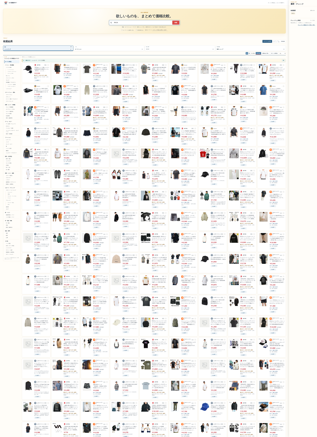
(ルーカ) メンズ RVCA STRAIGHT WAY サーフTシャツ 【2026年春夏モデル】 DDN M (277, 90)
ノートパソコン (11, 69)
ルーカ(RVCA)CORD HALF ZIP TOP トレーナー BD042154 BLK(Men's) (128, 217)
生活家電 (8, 115)
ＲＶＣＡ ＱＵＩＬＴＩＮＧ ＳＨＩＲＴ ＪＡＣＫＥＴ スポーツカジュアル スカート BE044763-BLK (277, 132)
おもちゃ (8, 126)
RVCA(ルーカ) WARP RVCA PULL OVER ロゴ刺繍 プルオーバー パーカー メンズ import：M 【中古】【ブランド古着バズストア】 (41, 322)
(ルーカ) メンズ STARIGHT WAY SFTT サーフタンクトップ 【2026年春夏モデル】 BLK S (159, 90)
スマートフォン (9, 94)
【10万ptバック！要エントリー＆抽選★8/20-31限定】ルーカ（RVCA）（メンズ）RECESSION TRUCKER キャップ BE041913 (41, 69)
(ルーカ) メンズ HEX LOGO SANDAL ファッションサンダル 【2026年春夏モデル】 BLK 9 (41, 90)
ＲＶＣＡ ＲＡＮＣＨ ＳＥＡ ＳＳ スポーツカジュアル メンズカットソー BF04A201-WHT (218, 386)
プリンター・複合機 (11, 84)
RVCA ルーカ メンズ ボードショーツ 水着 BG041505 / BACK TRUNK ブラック (129, 238)
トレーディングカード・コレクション (12, 131)
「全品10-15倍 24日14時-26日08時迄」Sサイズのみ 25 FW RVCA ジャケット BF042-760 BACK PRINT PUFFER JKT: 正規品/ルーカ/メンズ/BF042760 (247, 407)
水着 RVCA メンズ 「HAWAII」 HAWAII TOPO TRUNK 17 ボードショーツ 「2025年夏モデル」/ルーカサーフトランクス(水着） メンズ (100, 386)
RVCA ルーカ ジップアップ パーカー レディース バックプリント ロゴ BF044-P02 (247, 322)
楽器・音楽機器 (9, 133)
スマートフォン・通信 (10, 92)
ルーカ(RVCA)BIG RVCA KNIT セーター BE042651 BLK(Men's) (129, 386)
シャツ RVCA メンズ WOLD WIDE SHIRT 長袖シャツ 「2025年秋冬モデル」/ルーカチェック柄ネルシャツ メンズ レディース (188, 280)
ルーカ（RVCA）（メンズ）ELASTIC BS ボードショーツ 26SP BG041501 (188, 217)
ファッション (8, 137)
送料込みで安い (265, 53)
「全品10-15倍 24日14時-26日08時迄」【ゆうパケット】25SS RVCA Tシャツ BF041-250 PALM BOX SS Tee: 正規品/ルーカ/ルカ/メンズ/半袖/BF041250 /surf (159, 69)
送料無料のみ (140, 30)
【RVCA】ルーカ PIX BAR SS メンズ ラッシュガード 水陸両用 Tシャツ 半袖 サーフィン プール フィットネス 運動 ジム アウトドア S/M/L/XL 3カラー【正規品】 (159, 259)
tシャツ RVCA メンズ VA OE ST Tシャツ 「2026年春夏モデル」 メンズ (188, 90)
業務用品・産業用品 (10, 252)
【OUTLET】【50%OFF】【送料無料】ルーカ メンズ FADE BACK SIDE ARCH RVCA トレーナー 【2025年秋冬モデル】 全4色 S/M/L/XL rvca (218, 111)
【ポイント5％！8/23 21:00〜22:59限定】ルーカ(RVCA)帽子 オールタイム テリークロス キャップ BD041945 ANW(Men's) (129, 322)
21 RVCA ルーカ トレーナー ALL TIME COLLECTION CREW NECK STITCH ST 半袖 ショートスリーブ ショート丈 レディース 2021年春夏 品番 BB (218, 153)
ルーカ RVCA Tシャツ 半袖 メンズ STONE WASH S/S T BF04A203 (129, 428)
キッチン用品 (8, 163)
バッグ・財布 (8, 148)
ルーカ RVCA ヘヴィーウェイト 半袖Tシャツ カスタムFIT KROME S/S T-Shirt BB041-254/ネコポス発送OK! (159, 217)
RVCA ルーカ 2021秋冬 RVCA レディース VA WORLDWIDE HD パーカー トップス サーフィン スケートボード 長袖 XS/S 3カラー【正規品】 (71, 301)
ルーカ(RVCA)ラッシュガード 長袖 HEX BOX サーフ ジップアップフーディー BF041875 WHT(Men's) (129, 365)
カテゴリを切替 (267, 41)
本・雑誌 (8, 222)
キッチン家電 (8, 113)
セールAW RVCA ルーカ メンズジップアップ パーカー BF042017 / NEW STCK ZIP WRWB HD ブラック (129, 153)
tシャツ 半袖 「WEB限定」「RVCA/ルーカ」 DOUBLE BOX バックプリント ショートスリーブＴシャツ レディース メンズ (159, 111)
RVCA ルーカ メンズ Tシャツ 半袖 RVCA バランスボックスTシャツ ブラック (159, 343)
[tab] (38, 48)
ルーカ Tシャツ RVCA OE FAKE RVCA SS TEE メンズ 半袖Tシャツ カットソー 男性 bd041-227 (41, 407)
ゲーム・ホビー (8, 121)
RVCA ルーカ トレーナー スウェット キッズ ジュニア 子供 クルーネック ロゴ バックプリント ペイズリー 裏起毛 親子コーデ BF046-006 (71, 280)
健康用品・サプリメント (11, 182)
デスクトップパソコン (12, 71)
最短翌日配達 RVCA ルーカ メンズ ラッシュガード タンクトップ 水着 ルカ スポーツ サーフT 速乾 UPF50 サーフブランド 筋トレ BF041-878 (188, 365)
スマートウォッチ (9, 101)
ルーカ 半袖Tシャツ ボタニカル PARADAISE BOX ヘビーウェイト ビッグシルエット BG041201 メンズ (188, 428)
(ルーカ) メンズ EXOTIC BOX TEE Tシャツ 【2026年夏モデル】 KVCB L (188, 69)
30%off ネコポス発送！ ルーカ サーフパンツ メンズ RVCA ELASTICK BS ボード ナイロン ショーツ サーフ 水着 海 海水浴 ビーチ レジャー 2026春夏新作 (100, 365)
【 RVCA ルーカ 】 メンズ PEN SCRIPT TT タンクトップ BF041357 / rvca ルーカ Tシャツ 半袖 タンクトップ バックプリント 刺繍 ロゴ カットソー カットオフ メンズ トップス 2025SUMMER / (277, 69)
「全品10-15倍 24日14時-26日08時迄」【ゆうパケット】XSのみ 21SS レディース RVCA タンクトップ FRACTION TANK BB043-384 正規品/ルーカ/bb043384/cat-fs (71, 343)
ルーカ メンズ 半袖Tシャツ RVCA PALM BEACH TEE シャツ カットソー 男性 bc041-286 (247, 365)
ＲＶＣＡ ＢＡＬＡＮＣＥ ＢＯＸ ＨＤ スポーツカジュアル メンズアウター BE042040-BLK (41, 132)
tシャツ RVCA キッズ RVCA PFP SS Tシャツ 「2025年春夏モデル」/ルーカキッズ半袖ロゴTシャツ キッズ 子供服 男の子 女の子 (100, 69)
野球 (9, 194)
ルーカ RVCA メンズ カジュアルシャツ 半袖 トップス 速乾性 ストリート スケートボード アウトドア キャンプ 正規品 (100, 280)
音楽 (7, 225)
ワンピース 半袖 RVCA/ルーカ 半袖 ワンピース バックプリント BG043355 (277, 217)
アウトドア (8, 200)
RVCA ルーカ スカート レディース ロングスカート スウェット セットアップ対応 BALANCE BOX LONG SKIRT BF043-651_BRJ (247, 174)
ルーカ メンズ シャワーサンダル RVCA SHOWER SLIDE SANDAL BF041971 (247, 428)
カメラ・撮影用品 (9, 111)
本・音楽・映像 (8, 220)
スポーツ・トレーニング (11, 190)
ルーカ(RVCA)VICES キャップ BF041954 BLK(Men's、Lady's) (218, 258)
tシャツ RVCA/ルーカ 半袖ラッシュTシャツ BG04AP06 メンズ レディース (247, 133)
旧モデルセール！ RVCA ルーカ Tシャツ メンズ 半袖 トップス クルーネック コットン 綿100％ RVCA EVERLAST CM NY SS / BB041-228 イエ (41, 301)
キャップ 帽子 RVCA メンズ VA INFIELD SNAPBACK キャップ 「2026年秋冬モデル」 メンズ (277, 111)
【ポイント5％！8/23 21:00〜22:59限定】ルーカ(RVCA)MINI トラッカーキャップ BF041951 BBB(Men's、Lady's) (218, 174)
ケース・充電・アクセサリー (12, 98)
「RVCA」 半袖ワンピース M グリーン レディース (100, 174)
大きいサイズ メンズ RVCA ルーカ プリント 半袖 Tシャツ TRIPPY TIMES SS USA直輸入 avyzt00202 (159, 301)
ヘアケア (8, 179)
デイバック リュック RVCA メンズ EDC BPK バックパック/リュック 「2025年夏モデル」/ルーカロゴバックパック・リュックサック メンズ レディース (188, 323)
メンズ (7, 141)
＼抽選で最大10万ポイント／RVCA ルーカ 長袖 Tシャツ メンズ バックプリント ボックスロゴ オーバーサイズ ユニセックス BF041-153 (71, 407)
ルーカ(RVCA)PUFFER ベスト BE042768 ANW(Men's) (129, 342)
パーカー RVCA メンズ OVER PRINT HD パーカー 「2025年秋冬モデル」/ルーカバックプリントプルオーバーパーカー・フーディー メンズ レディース (188, 386)
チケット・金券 (9, 250)
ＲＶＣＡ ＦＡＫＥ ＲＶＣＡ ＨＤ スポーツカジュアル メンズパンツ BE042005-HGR (218, 343)
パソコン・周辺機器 (9, 65)
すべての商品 (8, 61)
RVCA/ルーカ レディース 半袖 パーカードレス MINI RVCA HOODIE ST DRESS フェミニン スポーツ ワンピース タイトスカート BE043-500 (41, 343)
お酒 (7, 237)
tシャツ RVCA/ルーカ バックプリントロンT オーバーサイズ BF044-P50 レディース (100, 407)
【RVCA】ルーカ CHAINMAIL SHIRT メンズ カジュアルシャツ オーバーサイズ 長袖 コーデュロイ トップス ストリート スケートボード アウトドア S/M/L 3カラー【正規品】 (247, 301)
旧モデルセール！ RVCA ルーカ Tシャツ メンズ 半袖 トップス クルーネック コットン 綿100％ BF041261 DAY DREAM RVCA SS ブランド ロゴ (218, 365)
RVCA (293, 13)
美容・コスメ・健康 (9, 173)
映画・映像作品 (9, 227)
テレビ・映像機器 (9, 107)
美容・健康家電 (9, 117)
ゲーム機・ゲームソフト (11, 123)
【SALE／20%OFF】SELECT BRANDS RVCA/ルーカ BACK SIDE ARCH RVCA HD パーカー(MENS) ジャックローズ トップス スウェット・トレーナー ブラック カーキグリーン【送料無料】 (159, 407)
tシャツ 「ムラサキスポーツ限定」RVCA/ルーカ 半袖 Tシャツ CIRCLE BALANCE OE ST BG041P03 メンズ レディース (218, 69)
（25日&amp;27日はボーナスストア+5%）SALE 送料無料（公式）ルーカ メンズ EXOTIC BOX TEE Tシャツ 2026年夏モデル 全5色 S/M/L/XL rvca (188, 196)
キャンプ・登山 (11, 202)
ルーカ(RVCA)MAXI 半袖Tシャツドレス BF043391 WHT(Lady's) (41, 174)
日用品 (7, 165)
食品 (7, 233)
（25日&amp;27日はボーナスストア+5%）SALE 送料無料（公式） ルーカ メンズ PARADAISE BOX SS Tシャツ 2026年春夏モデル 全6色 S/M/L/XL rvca (41, 111)
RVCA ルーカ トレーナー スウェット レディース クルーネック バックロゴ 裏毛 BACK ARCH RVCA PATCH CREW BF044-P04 (159, 322)
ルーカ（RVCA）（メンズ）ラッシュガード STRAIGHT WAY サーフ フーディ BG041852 (277, 154)
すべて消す (312, 20)
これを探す (37, 80)
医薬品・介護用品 (9, 184)
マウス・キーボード (11, 86)
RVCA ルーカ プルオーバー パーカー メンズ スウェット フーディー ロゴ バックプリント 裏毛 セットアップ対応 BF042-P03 (247, 238)
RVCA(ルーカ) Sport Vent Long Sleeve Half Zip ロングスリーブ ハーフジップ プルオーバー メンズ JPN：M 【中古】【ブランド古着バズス (41, 386)
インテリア (8, 160)
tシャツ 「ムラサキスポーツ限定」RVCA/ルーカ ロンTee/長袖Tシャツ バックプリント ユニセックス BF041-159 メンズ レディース (100, 217)
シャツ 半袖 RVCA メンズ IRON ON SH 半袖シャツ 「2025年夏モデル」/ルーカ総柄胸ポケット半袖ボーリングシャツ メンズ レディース (277, 196)
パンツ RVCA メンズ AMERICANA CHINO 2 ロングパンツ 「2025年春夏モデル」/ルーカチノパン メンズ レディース (277, 386)
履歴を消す (312, 10)
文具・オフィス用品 (10, 245)
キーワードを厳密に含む (128, 30)
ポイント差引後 (274, 53)
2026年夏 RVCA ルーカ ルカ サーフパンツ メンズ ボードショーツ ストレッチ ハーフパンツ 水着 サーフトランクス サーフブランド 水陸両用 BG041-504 (188, 301)
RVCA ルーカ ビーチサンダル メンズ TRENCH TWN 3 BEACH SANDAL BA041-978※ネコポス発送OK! (247, 343)
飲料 (7, 235)
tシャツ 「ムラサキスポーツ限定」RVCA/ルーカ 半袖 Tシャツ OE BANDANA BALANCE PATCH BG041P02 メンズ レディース (277, 280)
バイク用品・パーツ (10, 217)
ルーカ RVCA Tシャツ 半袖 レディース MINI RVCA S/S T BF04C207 (129, 174)
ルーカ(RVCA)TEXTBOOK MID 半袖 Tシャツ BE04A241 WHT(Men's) (129, 196)
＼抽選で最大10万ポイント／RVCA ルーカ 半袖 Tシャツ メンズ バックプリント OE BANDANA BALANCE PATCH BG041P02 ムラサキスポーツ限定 (71, 322)
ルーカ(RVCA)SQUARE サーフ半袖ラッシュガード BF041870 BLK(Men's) (218, 90)
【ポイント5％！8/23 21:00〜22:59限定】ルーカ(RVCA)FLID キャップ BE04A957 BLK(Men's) (218, 301)
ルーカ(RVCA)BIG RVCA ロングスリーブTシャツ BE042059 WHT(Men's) (41, 196)
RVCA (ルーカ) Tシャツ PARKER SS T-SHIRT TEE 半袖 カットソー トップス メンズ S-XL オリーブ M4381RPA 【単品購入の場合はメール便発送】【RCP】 (159, 365)
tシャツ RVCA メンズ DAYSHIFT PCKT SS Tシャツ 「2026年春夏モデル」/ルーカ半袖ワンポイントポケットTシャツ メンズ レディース (100, 196)
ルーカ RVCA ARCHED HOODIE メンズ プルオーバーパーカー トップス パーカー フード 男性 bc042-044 (218, 196)
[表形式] (249, 53)
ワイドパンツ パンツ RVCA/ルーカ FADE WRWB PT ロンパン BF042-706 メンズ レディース (277, 238)
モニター (8, 80)
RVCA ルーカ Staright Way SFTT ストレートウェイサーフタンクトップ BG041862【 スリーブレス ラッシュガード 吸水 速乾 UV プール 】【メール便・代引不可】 (100, 259)
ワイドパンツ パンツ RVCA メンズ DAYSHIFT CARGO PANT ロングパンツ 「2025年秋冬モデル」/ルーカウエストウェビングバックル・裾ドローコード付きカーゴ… (188, 407)
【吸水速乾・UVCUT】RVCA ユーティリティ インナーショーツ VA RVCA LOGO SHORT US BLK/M (100, 132)
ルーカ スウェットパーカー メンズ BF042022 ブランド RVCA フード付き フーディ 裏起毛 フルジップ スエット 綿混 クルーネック (41, 365)
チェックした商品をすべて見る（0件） (306, 25)
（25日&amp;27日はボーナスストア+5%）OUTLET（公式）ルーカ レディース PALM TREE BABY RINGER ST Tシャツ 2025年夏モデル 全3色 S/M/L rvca (100, 344)
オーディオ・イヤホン (10, 109)
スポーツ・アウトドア (10, 187)
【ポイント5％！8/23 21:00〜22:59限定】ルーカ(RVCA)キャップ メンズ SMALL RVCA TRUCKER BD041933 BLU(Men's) (218, 407)
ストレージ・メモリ (10, 77)
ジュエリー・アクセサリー (11, 152)
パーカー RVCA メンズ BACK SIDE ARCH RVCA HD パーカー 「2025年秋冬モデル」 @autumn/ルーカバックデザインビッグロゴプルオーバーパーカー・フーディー (188, 238)
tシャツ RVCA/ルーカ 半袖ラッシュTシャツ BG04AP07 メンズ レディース (100, 154)
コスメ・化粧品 (9, 175)
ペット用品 (8, 243)
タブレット (8, 96)
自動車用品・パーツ (10, 214)
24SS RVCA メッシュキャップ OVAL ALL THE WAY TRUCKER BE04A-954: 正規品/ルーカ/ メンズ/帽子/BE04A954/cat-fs (277, 344)
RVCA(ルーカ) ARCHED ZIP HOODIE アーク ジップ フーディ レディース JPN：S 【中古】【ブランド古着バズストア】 (218, 217)
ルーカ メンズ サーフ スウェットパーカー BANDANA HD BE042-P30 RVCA (100, 238)
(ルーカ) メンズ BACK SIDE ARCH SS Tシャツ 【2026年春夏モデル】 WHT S (247, 111)
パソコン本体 (8, 67)
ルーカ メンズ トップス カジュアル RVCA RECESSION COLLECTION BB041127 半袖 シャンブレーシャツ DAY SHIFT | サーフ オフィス (100, 111)
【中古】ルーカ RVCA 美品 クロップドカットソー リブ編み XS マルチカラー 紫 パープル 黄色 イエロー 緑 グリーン (41, 238)
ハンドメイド (8, 247)
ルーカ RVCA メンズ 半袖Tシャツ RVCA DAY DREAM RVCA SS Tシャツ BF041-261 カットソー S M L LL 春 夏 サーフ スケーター (188, 175)
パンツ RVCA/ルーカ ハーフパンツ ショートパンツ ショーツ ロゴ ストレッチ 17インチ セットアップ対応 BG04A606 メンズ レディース (188, 154)
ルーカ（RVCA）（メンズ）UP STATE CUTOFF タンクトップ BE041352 (159, 174)
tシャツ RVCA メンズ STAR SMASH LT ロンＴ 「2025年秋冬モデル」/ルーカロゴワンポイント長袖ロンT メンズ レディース (100, 428)
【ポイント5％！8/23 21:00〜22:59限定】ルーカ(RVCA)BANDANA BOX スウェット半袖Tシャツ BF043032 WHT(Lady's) (129, 301)
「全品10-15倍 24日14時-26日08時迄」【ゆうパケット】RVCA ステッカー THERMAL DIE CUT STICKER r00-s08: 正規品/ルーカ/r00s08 (71, 428)
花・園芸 (8, 169)
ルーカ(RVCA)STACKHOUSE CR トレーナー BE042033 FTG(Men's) (41, 259)
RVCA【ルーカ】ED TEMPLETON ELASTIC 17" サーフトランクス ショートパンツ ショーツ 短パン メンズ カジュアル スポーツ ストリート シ (188, 111)
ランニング (10, 192)
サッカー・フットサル (12, 196)
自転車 (7, 206)
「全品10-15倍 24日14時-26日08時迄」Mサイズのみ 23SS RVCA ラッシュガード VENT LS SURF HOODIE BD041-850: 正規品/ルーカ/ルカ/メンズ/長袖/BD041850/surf (71, 132)
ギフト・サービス (9, 254)
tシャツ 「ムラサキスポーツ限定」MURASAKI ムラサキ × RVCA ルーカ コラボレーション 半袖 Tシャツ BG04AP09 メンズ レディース (277, 175)
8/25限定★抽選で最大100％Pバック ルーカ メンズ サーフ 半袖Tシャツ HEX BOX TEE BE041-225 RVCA (159, 280)
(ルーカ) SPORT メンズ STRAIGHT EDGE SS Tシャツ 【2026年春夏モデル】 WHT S (218, 132)
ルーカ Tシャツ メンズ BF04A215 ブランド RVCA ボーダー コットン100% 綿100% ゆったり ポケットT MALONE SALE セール (129, 280)
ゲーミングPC (10, 73)
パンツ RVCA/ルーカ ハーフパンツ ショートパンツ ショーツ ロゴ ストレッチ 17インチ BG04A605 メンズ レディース (277, 301)
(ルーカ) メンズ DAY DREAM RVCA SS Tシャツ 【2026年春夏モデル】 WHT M (71, 153)
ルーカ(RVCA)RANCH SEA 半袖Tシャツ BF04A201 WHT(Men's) (41, 217)
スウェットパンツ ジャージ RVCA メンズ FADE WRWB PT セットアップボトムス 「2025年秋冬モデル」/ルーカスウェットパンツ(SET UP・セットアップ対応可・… (100, 301)
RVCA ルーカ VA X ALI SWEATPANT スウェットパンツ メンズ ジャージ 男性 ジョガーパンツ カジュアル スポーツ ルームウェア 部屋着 (129, 69)
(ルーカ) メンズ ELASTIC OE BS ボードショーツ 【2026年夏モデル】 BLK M (129, 111)
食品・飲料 (7, 230)
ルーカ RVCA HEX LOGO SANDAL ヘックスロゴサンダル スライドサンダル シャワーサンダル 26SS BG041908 (277, 407)
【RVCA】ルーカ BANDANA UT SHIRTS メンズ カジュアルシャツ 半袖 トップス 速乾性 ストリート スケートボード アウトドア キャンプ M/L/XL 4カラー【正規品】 (247, 217)
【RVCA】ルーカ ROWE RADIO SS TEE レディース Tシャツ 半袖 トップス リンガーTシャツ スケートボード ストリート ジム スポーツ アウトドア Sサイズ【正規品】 (159, 428)
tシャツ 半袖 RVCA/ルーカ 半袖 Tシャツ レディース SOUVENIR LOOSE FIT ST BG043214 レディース (188, 344)
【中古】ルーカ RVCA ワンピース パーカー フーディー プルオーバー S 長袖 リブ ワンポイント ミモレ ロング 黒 (218, 322)
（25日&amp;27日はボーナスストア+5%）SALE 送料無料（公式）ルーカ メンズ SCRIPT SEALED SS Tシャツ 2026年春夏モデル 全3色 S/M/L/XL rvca (188, 259)
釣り (9, 204)
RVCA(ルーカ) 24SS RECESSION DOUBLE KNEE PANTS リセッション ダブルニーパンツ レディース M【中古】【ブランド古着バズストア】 (100, 90)
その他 (6, 241)
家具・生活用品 (8, 156)
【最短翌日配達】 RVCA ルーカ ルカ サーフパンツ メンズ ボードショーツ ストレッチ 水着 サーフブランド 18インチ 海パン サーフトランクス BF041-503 (159, 238)
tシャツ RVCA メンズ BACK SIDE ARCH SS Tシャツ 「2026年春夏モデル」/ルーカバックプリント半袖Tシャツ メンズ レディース (277, 428)
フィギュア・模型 (9, 128)
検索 (176, 22)
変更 (283, 60)
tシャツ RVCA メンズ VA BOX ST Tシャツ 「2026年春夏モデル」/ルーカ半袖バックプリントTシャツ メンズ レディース (71, 90)
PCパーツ (8, 75)
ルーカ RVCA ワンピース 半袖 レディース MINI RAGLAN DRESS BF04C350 (218, 428)
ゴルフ (7, 209)
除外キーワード (148, 30)
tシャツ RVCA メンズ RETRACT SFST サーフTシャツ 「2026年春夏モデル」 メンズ (277, 259)
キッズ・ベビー (9, 144)
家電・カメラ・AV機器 (10, 104)
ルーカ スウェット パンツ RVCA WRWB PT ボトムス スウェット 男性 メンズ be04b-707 (247, 69)
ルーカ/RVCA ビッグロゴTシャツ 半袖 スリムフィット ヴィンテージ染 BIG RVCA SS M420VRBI (159, 386)
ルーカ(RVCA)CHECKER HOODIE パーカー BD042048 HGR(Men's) (218, 280)
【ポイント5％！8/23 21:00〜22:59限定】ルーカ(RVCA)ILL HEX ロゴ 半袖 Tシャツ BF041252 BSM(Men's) (41, 428)
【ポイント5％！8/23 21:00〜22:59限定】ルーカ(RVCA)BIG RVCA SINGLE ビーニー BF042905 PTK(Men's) (159, 132)
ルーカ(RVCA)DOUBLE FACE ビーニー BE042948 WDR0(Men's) (129, 259)
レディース (8, 139)
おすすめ (258, 53)
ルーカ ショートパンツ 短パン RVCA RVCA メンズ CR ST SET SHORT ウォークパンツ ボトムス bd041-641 (129, 407)
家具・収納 (8, 158)
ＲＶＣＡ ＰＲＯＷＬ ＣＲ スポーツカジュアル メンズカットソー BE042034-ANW (41, 280)
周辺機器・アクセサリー (11, 82)
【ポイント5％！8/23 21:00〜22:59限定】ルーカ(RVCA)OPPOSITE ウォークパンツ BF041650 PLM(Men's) (71, 111)
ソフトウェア (8, 88)
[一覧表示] (247, 53)
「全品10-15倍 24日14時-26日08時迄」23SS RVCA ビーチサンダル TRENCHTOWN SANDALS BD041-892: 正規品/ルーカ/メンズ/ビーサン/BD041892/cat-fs (71, 174)
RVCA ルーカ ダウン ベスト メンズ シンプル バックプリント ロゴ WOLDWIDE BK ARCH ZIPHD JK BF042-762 (159, 153)
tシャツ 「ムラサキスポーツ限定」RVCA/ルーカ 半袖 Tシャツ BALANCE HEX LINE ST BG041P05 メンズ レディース (129, 133)
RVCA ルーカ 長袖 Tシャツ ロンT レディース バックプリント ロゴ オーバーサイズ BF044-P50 (129, 90)
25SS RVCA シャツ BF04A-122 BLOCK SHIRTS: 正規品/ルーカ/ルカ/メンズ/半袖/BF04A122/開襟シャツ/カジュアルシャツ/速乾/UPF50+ (100, 323)
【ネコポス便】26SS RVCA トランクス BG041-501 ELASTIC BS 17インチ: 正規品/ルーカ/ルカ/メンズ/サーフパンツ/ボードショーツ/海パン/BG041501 (277, 365)
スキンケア (8, 177)
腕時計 (7, 150)
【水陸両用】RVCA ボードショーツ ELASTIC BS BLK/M (71, 68)
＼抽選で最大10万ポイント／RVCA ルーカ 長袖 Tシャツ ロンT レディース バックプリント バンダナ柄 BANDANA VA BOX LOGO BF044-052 (159, 196)
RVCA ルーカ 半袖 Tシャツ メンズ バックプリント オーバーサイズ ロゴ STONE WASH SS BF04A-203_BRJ (71, 259)
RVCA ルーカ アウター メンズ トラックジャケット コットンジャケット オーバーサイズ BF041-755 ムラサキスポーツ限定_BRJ (247, 153)
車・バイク (7, 212)
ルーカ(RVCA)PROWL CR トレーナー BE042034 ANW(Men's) (218, 238)
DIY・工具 (8, 167)
